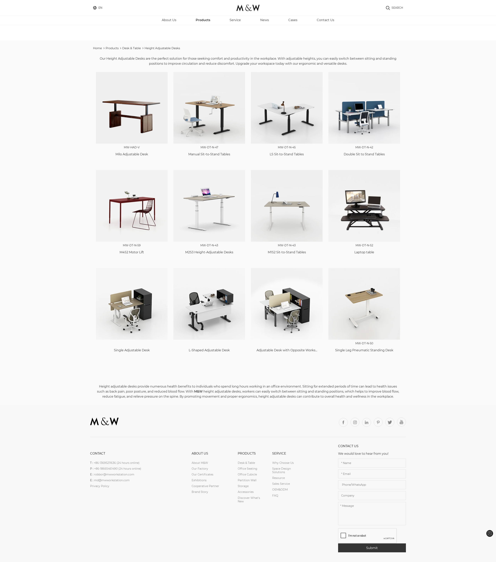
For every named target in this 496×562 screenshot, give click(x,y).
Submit (372, 548)
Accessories (246, 492)
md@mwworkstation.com (112, 480)
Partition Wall (247, 480)
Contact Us (325, 20)
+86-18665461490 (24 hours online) (117, 468)
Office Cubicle (247, 474)
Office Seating (247, 468)
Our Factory (200, 468)
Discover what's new (249, 499)
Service (235, 20)
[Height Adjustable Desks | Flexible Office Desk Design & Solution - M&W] (248, 7)
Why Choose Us (283, 463)
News (264, 20)
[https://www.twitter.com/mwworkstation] (389, 422)
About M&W (200, 463)
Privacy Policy (99, 486)
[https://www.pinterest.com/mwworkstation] (378, 422)
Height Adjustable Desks (162, 48)
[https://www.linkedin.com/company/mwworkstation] (366, 422)
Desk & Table (131, 48)
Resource (278, 478)
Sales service (281, 484)
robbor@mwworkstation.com (114, 474)
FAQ (275, 495)
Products (203, 20)
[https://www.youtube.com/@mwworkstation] (401, 422)
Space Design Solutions (281, 470)
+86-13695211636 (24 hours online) (117, 463)
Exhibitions (199, 480)
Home (97, 48)
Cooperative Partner (205, 486)
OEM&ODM (280, 489)
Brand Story (200, 492)
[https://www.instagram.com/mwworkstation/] (354, 422)
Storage (243, 486)
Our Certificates (202, 474)
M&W (198, 391)
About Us (169, 20)
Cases (292, 20)
